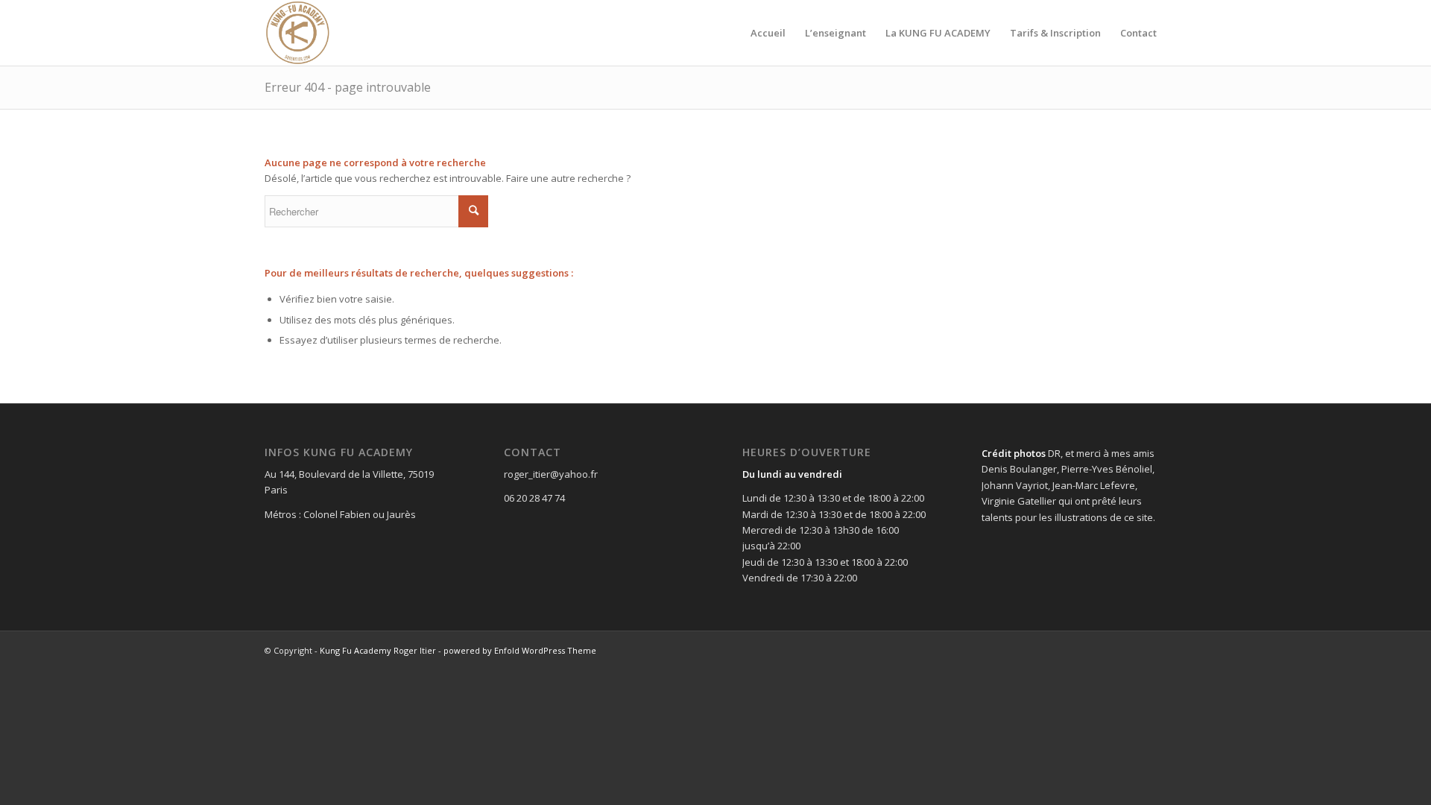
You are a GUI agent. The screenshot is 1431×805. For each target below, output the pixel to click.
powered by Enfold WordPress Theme (519, 650)
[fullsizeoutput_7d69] (298, 33)
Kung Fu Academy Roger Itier (378, 650)
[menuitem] (768, 33)
